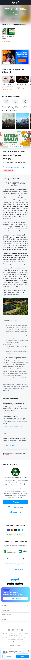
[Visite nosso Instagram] (13, 630)
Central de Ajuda (17, 563)
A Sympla (5, 619)
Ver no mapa (10, 445)
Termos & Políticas (22, 653)
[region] (15, 654)
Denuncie (6, 455)
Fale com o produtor (17, 507)
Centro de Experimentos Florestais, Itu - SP (14, 166)
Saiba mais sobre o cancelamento (13, 413)
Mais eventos (17, 512)
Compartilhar (17, 146)
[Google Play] (19, 584)
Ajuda (4, 624)
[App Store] (10, 584)
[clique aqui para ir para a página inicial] (15, 2)
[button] (5, 652)
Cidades (4, 605)
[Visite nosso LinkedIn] (9, 630)
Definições (8, 656)
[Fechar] (29, 651)
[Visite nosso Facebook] (22, 630)
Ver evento (15, 18)
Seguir (17, 502)
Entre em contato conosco (19, 641)
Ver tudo (27, 96)
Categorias (5, 610)
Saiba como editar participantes (12, 426)
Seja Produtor (6, 615)
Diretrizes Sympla (14, 646)
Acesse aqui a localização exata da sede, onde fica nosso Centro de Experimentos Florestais (15, 293)
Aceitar (22, 656)
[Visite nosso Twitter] (18, 630)
